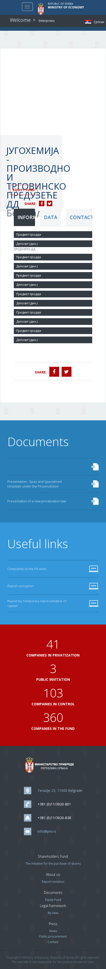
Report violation (53, 882)
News (53, 931)
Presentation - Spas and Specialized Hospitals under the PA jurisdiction (34, 483)
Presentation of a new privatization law (36, 501)
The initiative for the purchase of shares (53, 863)
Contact (53, 942)
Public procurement (53, 936)
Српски (89, 22)
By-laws (53, 913)
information (26, 217)
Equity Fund (24, 190)
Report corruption (20, 586)
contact (81, 217)
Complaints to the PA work (26, 569)
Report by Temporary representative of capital (36, 603)
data (50, 217)
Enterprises (46, 21)
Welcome (20, 20)
